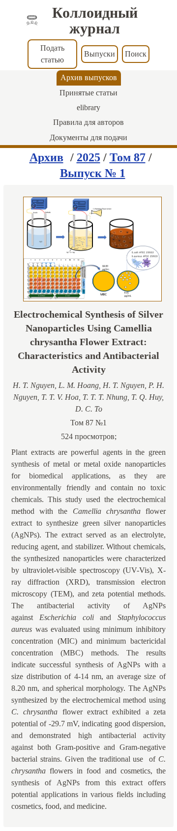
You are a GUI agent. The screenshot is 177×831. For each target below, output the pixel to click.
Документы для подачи (88, 137)
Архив (46, 157)
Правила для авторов (88, 122)
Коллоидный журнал (95, 20)
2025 (88, 157)
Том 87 (128, 157)
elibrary (88, 107)
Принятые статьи (88, 93)
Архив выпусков (88, 77)
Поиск (136, 54)
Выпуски (99, 54)
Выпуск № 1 (92, 173)
